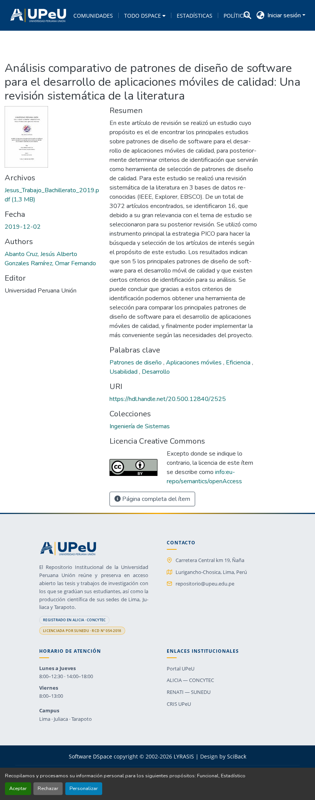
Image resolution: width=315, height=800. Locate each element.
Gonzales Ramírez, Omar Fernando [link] (50, 263)
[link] (52, 195)
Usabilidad (124, 372)
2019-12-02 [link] (23, 227)
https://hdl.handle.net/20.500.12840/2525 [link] (167, 399)
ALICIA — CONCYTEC (190, 680)
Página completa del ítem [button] (155, 499)
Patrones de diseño (136, 362)
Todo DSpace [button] (142, 15)
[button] (38, 15)
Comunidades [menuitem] (93, 15)
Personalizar (84, 788)
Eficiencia (239, 362)
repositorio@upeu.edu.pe (205, 583)
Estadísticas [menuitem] (194, 15)
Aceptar (18, 788)
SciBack (236, 756)
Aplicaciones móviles (194, 362)
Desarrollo (156, 372)
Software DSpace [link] (90, 756)
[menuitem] (145, 15)
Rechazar (48, 788)
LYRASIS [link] (184, 756)
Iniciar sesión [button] (284, 15)
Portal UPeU (180, 668)
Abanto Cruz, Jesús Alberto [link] (41, 254)
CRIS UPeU (179, 703)
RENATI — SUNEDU (189, 692)
